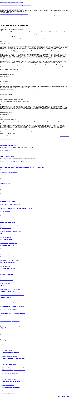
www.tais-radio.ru (65, 396)
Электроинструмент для (7, 245)
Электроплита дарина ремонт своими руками (12, 313)
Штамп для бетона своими (7, 222)
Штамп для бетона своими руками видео (13, 358)
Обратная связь (6, 2)
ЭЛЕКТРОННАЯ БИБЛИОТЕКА (9, 251)
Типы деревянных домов (7, 189)
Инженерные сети (11, 0)
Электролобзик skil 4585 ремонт (11, 387)
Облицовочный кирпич (64, 136)
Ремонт (7, 0)
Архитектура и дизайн (33, 0)
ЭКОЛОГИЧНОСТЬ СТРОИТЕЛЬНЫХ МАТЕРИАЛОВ (16, 208)
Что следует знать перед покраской (12, 375)
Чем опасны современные (7, 297)
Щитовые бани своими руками (10, 352)
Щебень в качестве (5, 228)
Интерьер (41, 0)
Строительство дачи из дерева (8, 145)
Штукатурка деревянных (7, 233)
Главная (1, 2)
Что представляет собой (7, 256)
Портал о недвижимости (7, 156)
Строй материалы (26, 0)
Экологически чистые (6, 280)
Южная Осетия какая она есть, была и (11, 319)
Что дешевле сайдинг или (7, 262)
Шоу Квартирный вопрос (7, 285)
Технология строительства (7, 291)
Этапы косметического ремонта (9, 332)
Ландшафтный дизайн (19, 0)
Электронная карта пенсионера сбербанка (12, 306)
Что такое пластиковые (6, 239)
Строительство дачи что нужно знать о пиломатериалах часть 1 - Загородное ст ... (22, 167)
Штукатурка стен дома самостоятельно (13, 381)
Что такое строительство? (7, 268)
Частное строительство (8, 393)
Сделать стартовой (19, 2)
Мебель (38, 0)
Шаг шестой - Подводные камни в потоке (13, 370)
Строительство (3, 0)
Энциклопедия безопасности (8, 201)
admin (2, 27)
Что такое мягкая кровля (7, 215)
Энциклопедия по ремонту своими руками (14, 346)
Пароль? (9, 21)
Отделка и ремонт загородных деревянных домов (13, 178)
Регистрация (5, 21)
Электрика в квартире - (7, 274)
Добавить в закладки (12, 2)
